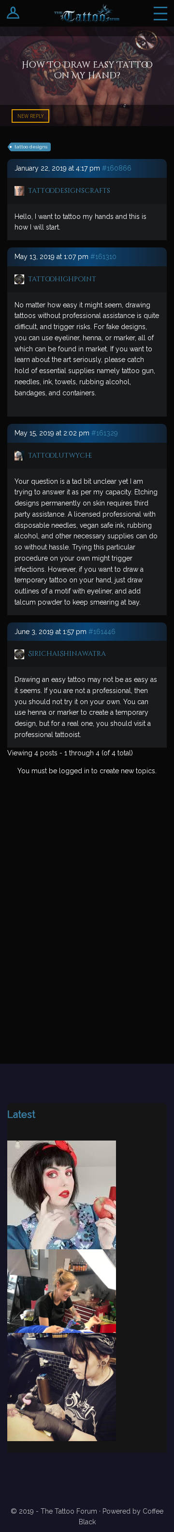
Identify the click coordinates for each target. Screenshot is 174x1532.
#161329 (104, 433)
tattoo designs (30, 146)
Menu (160, 13)
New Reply (30, 116)
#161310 (103, 256)
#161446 (102, 632)
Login (13, 13)
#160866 (116, 168)
